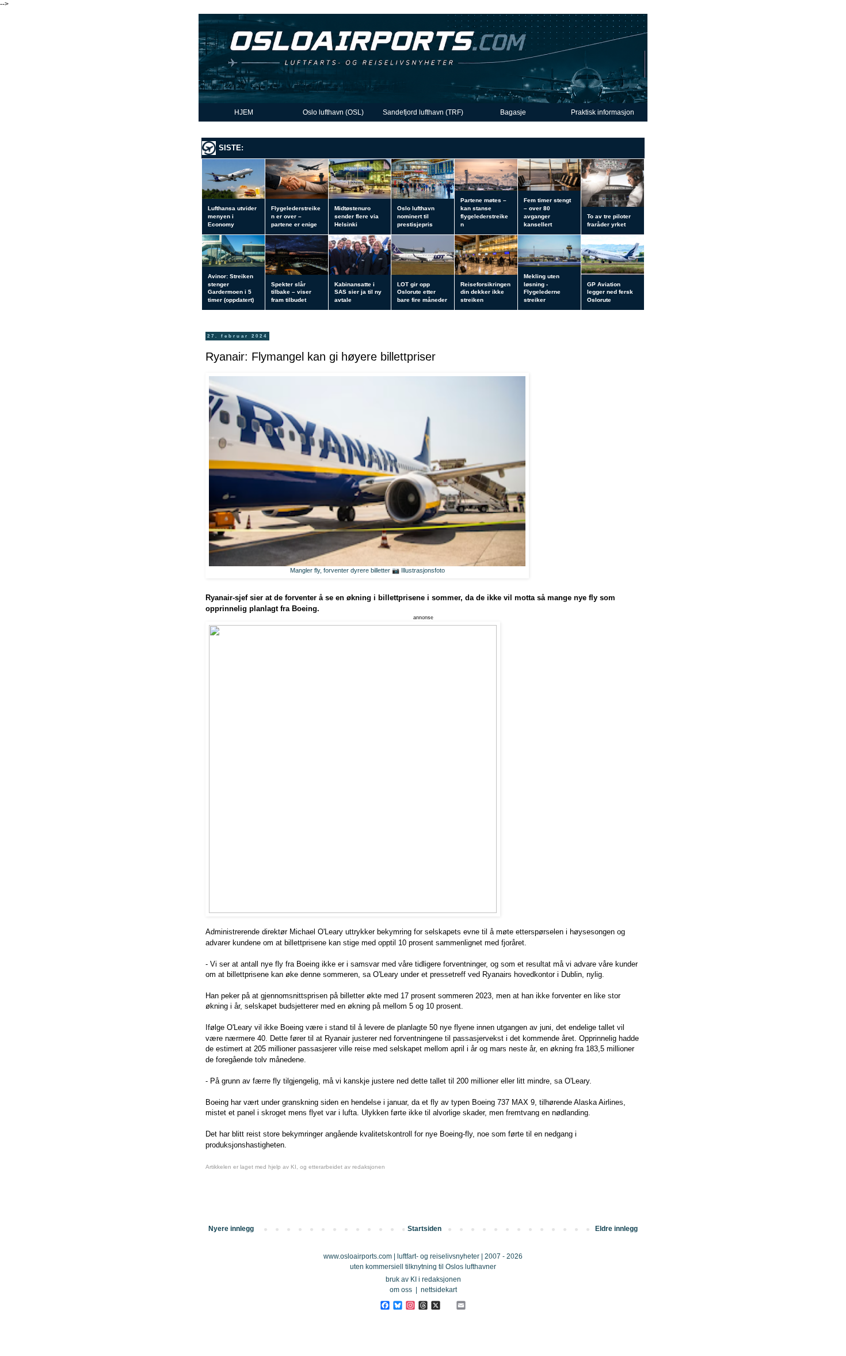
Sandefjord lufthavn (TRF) (423, 112)
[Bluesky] (397, 1305)
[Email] (460, 1305)
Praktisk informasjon (602, 112)
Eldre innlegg (616, 1229)
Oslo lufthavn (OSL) (333, 112)
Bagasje (513, 112)
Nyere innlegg (231, 1229)
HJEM (243, 112)
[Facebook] (384, 1305)
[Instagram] (410, 1305)
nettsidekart (439, 1290)
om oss (401, 1290)
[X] (435, 1305)
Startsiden (424, 1229)
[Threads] (422, 1305)
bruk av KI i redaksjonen (423, 1279)
